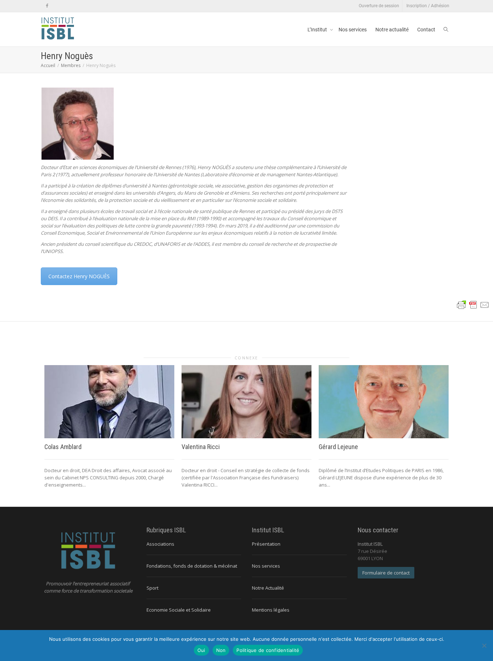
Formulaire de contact (386, 572)
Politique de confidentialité (267, 650)
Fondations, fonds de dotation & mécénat (192, 566)
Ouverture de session (379, 5)
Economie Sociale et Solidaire (179, 610)
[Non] (484, 645)
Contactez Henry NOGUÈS (79, 276)
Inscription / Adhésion (427, 5)
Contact (426, 29)
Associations (160, 544)
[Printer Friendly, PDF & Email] (473, 304)
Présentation (266, 544)
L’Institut (317, 29)
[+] (109, 401)
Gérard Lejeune (338, 447)
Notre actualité (392, 29)
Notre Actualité (268, 588)
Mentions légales (270, 610)
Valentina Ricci (201, 447)
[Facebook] (47, 6)
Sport (152, 588)
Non (221, 650)
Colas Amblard (63, 447)
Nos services (353, 29)
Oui (201, 650)
